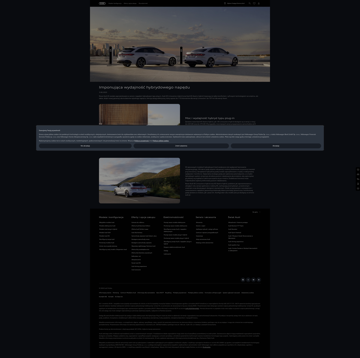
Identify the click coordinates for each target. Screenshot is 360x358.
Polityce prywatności (141, 141)
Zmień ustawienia (181, 146)
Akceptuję (276, 146)
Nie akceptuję (85, 146)
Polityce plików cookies (161, 141)
